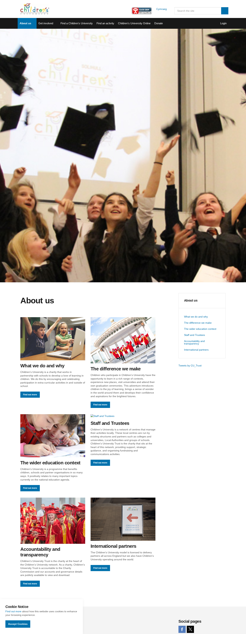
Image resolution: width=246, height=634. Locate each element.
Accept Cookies (18, 623)
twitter (190, 629)
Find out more (13, 611)
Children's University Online (134, 23)
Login (223, 23)
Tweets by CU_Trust (190, 365)
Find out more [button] (30, 394)
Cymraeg (161, 9)
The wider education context (200, 328)
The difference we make (198, 322)
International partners (196, 349)
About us (25, 23)
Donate (158, 23)
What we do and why (196, 316)
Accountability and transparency (194, 342)
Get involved (45, 23)
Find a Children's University (77, 23)
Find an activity (105, 23)
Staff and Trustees (194, 335)
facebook (182, 629)
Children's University (34, 9)
